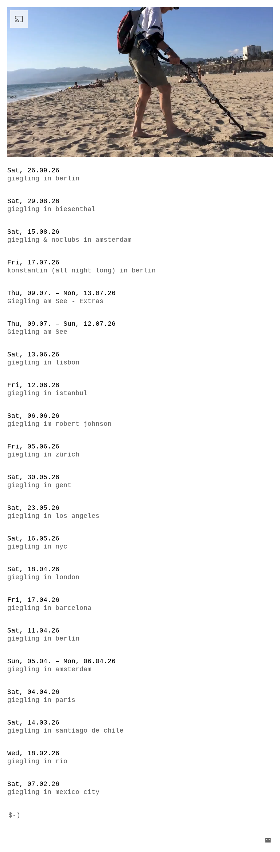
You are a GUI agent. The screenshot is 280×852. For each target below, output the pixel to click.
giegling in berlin (43, 178)
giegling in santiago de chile (65, 730)
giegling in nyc (37, 546)
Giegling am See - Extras (55, 301)
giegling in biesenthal (51, 209)
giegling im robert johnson (59, 424)
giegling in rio (37, 761)
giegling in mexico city (53, 792)
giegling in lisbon (43, 362)
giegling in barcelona (49, 608)
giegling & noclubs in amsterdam (69, 240)
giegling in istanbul (47, 393)
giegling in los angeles (53, 516)
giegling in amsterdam (49, 669)
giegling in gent (39, 485)
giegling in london (43, 577)
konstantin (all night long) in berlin (81, 270)
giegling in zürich (43, 454)
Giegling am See (37, 332)
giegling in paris (41, 700)
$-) (14, 815)
